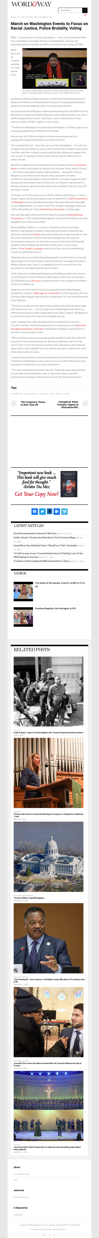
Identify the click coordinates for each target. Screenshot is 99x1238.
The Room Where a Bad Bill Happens (29, 898)
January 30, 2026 (20, 1068)
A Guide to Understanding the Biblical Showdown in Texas (41, 561)
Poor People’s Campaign (31, 248)
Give (15, 1180)
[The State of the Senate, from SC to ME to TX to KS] (23, 600)
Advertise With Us (21, 1197)
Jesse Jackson (30, 394)
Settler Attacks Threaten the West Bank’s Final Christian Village (44, 537)
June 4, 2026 (18, 735)
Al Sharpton (16, 394)
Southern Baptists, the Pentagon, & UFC (55, 608)
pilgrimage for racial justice (47, 293)
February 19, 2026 (21, 900)
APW (15, 896)
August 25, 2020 (17, 17)
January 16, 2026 (20, 1152)
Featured (22, 896)
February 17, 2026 (21, 984)
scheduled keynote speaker (52, 209)
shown (37, 234)
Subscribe (18, 1215)
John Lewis (35, 280)
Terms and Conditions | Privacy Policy (49, 1229)
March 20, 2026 (19, 819)
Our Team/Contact (22, 1174)
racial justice (62, 394)
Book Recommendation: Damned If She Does (35, 533)
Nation (17, 812)
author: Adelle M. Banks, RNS (39, 17)
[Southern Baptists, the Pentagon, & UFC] (23, 626)
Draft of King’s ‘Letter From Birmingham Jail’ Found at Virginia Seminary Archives (48, 733)
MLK (52, 394)
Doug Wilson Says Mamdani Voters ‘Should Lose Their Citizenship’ (45, 545)
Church (17, 730)
